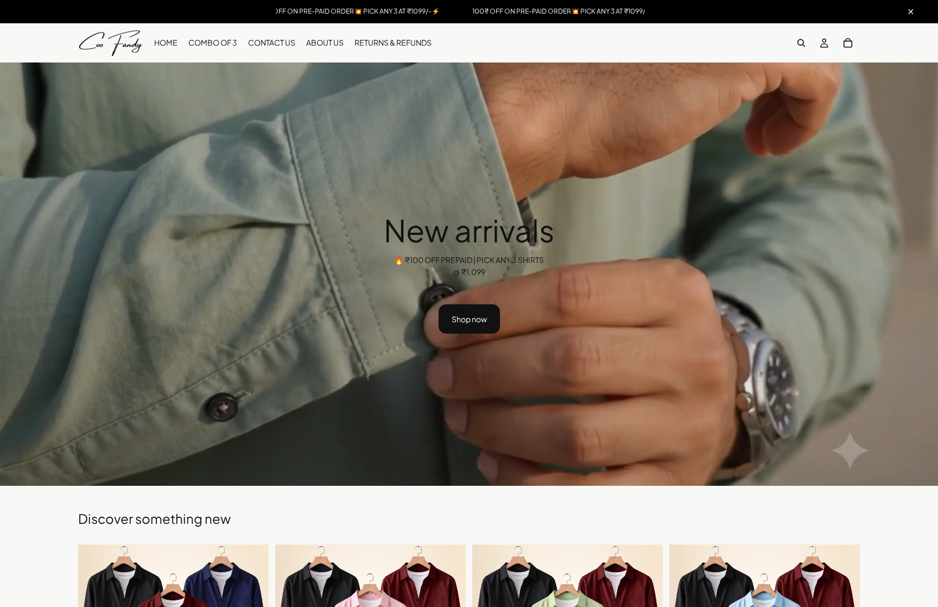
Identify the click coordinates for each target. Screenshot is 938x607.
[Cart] (848, 43)
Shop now (469, 319)
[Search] (801, 43)
